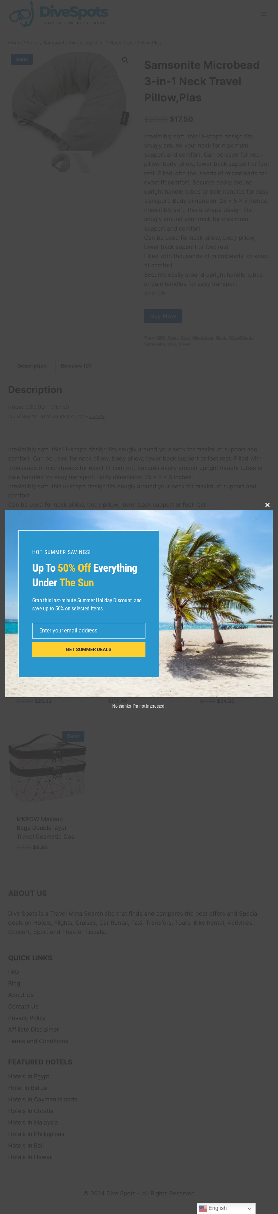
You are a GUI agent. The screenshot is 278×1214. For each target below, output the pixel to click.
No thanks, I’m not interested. (138, 706)
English (217, 1208)
